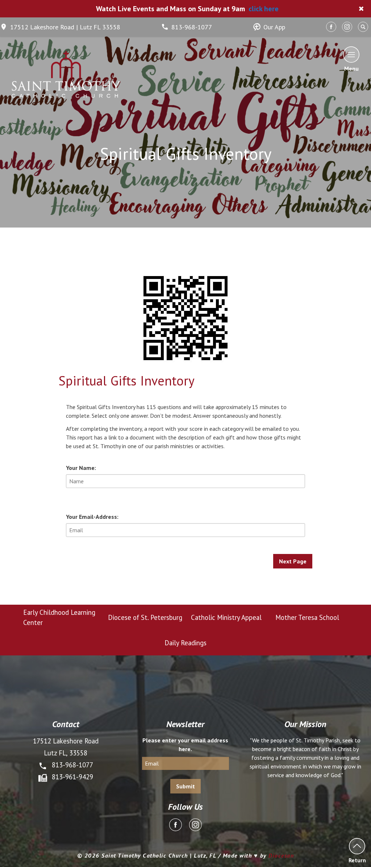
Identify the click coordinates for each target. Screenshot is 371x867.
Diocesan (281, 855)
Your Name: (81, 467)
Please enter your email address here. (185, 745)
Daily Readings (185, 642)
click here (264, 8)
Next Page (293, 561)
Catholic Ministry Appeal (226, 617)
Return (357, 859)
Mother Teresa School (307, 617)
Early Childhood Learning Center (59, 617)
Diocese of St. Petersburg (145, 617)
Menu (351, 68)
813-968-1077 (191, 27)
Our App (274, 27)
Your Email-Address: (92, 516)
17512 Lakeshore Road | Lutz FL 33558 (65, 27)
